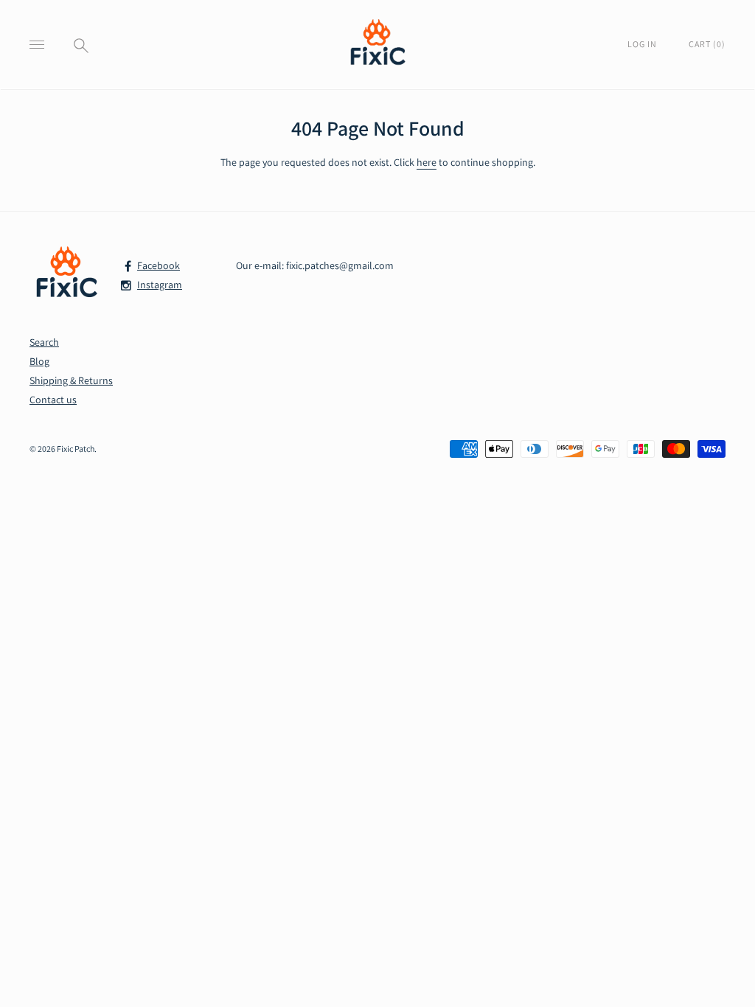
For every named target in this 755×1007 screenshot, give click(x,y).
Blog (39, 361)
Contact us (53, 399)
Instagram (159, 284)
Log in (643, 43)
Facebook (158, 265)
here (426, 162)
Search (44, 342)
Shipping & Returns (71, 380)
